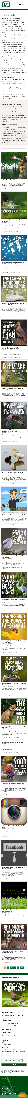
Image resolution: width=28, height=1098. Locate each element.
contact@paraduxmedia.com (13, 1091)
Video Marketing (15, 398)
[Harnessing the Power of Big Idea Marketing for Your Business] (14, 634)
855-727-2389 (15, 1087)
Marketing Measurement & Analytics (9, 567)
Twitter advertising (7, 1039)
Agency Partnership (6, 357)
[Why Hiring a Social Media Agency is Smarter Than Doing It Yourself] (14, 339)
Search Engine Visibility (6, 483)
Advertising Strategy (6, 652)
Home (2, 13)
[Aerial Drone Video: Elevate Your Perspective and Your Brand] (14, 422)
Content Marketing (6, 695)
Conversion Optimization (7, 272)
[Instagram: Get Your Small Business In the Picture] (14, 818)
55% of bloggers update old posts (10, 1023)
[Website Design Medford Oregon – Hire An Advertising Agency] (14, 902)
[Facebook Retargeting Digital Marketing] (14, 254)
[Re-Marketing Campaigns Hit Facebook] (14, 747)
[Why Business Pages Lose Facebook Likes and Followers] (14, 549)
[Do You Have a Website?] (14, 171)
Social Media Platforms (15, 316)
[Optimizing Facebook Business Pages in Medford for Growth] (14, 944)
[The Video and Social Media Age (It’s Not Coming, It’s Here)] (14, 380)
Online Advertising (15, 231)
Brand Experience (5, 441)
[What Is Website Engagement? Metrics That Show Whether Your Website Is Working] (14, 994)
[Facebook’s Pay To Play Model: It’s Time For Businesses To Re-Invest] (14, 591)
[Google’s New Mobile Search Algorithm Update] (14, 465)
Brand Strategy (14, 652)
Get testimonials (6, 1032)
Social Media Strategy (15, 357)
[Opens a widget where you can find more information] (22, 1095)
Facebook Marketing (6, 231)
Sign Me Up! (14, 1065)
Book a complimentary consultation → (12, 138)
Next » (22, 967)
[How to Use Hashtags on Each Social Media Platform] (14, 676)
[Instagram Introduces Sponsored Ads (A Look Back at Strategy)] (14, 296)
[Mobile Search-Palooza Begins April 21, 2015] (14, 507)
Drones (4, 1043)
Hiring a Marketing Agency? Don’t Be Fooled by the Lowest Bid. (13, 1016)
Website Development (6, 188)
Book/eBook (5, 1040)
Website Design (15, 483)
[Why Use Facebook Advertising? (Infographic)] (14, 212)
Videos (3, 1041)
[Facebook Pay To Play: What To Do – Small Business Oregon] (14, 860)
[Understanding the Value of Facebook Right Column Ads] (14, 719)
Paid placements (6, 1044)
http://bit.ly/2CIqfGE (11, 1026)
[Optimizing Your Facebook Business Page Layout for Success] (14, 776)
